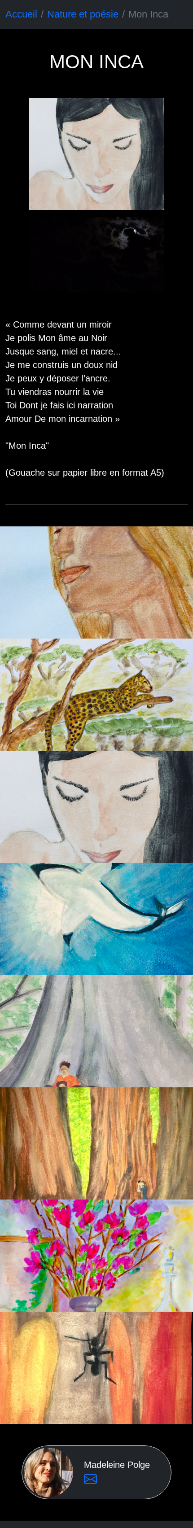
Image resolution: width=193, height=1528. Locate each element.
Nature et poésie (82, 14)
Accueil (21, 14)
